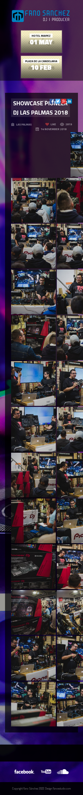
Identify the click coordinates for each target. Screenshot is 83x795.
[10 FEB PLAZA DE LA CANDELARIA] (41, 77)
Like (53, 124)
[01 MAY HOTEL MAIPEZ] (41, 51)
